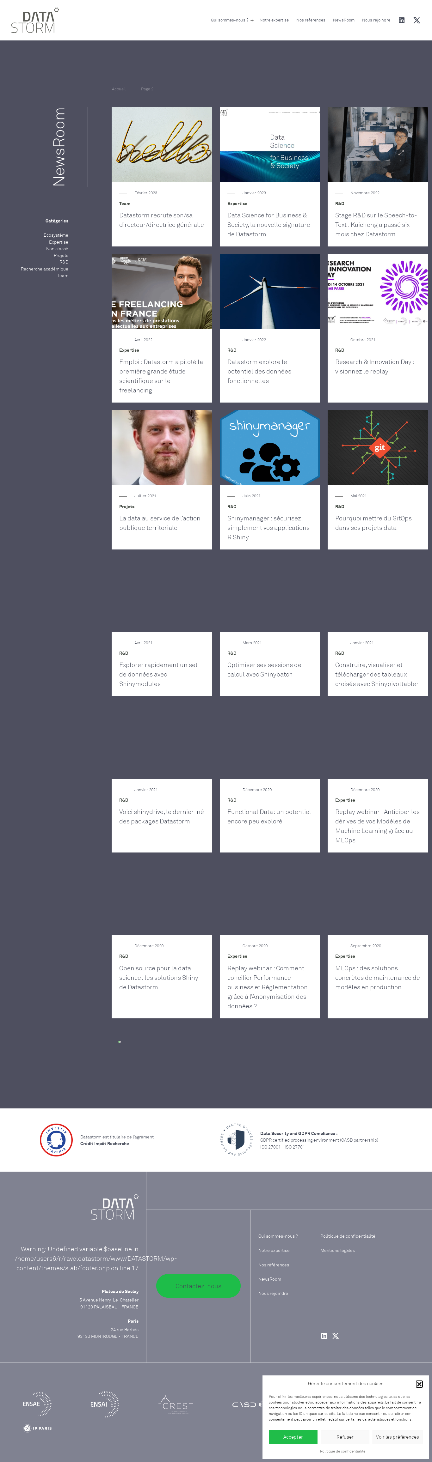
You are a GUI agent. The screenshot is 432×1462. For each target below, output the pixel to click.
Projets (61, 255)
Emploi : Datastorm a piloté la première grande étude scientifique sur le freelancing (161, 376)
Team (63, 275)
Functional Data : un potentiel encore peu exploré (269, 816)
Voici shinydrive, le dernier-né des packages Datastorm (161, 816)
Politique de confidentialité (342, 1451)
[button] (419, 1384)
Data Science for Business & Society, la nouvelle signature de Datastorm (268, 224)
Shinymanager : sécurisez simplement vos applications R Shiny (268, 527)
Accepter (293, 1437)
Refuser (345, 1437)
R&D (63, 261)
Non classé (57, 248)
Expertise (58, 242)
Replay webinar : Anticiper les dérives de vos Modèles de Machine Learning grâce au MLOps (377, 826)
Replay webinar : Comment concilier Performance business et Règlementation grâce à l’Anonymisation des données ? (267, 987)
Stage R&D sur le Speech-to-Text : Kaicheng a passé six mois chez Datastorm (376, 224)
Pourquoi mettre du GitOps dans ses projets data (373, 522)
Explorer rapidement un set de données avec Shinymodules (158, 674)
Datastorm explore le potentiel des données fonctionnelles (259, 371)
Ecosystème (56, 235)
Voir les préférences (397, 1437)
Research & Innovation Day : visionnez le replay (374, 366)
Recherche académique (44, 268)
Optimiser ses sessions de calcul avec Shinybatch (264, 669)
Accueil (119, 88)
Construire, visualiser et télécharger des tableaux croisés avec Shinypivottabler (377, 674)
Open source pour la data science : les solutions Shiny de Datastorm (158, 977)
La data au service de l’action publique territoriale (160, 522)
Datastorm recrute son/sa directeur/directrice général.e (161, 219)
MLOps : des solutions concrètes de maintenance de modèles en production (377, 977)
